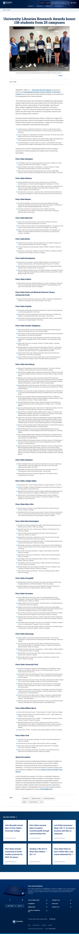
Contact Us (55, 907)
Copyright (50, 925)
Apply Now (60, 3)
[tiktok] (22, 900)
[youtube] (16, 900)
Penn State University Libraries (41, 90)
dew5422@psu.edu (46, 789)
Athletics (55, 903)
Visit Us (67, 3)
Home (4, 10)
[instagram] (13, 900)
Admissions (39, 6)
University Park (33, 802)
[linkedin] (19, 900)
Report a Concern (45, 3)
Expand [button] (60, 75)
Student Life (49, 6)
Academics (30, 6)
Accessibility (44, 925)
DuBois (24, 802)
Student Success (36, 798)
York (41, 802)
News (8, 10)
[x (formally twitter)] (9, 900)
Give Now (53, 3)
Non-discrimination (36, 925)
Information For (58, 6)
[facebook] (7, 900)
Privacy (29, 925)
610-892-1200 (52, 919)
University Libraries (49, 798)
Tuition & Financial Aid (34, 911)
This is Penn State (33, 900)
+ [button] (46, 900)
